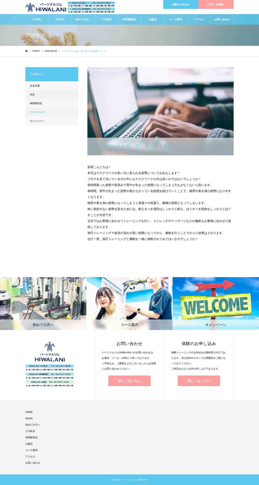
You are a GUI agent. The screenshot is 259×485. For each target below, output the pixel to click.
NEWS (60, 19)
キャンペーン (37, 121)
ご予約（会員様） (216, 4)
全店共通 (35, 85)
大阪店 (153, 19)
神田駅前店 (129, 19)
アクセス (199, 19)
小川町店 (106, 19)
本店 (32, 94)
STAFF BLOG (99, 70)
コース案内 (175, 19)
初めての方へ (83, 19)
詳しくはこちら (129, 381)
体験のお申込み (180, 4)
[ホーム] (26, 51)
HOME (37, 19)
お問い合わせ (222, 19)
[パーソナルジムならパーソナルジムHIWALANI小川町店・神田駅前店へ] (70, 7)
